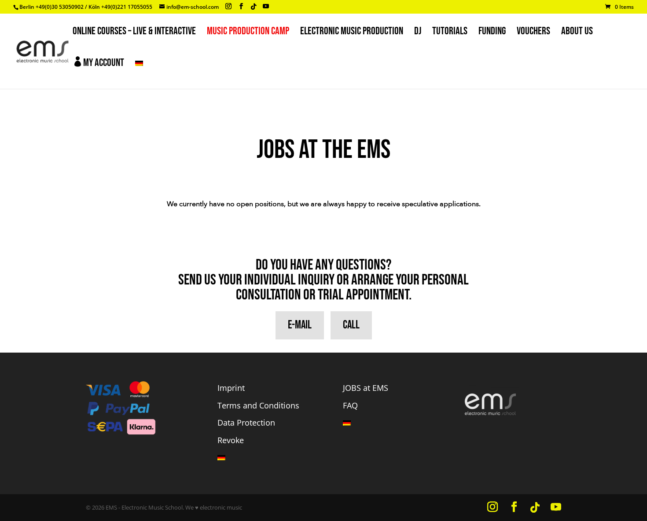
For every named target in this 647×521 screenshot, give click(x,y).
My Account (98, 62)
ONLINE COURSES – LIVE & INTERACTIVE (134, 32)
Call (351, 325)
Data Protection (246, 422)
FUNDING (492, 32)
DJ (417, 32)
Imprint (231, 388)
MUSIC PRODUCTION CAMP (248, 32)
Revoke (230, 440)
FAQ (350, 405)
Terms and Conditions (258, 405)
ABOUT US (577, 32)
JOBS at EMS (365, 388)
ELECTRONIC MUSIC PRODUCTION (351, 32)
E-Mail (300, 325)
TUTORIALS (449, 32)
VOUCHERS (533, 32)
